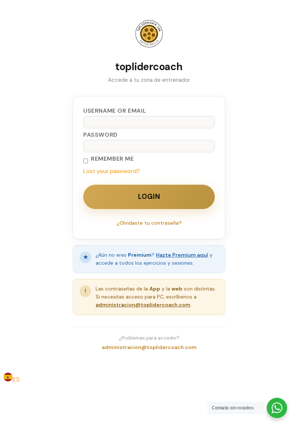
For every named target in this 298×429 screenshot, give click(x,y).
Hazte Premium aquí (182, 255)
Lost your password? (111, 171)
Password (100, 135)
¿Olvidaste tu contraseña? (149, 223)
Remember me (112, 159)
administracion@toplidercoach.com (143, 304)
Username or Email (114, 111)
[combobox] (11, 378)
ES (16, 379)
